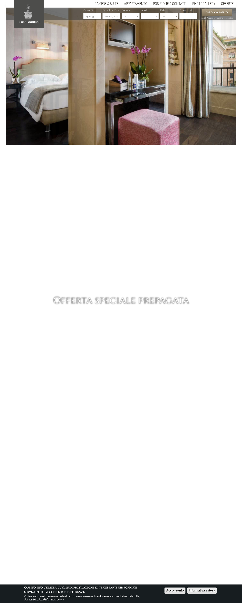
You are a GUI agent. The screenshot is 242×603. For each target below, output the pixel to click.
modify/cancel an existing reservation (217, 18)
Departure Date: (111, 10)
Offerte (227, 4)
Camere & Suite (106, 4)
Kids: (162, 10)
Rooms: (126, 10)
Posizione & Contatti (170, 4)
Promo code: (186, 10)
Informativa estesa (202, 590)
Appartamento (135, 4)
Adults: (145, 10)
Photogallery (203, 4)
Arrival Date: (90, 10)
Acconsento (175, 590)
